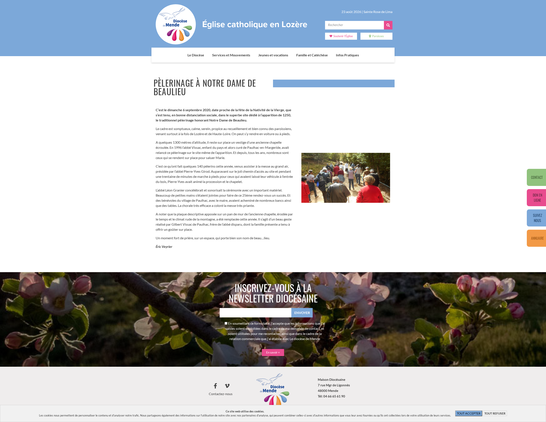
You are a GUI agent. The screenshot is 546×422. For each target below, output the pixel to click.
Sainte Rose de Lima (377, 12)
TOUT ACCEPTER (469, 413)
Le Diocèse (195, 55)
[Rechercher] (388, 25)
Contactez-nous (220, 394)
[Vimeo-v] (227, 386)
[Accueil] (183, 55)
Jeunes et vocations (273, 55)
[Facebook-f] (215, 386)
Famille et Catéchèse (312, 55)
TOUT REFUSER (494, 413)
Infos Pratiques (347, 55)
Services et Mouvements (231, 55)
